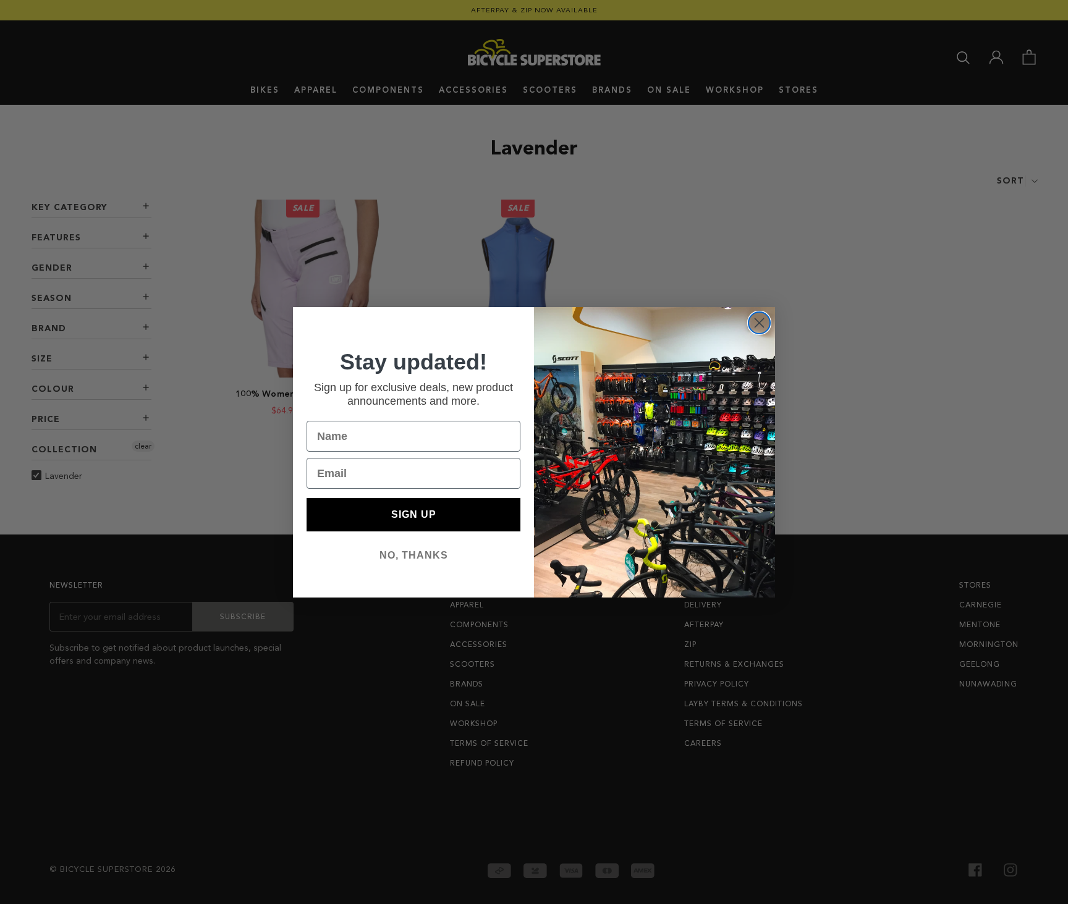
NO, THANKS (413, 555)
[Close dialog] (759, 323)
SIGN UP (413, 514)
